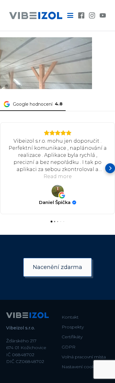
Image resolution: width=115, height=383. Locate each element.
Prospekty (73, 327)
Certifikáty (72, 337)
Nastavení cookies (81, 366)
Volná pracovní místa (84, 357)
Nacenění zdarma (57, 267)
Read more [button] (58, 176)
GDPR (68, 347)
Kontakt (70, 317)
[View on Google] (58, 191)
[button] (5, 168)
